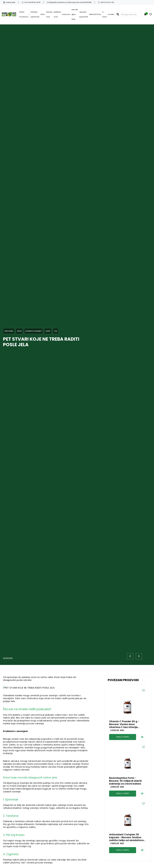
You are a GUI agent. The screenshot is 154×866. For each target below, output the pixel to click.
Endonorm (66, 14)
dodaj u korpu (122, 737)
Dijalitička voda (57, 14)
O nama (104, 14)
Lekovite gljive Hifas (75, 14)
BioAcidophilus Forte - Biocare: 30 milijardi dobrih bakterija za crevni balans (125, 780)
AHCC (42, 14)
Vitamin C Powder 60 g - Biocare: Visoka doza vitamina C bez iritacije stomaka (124, 724)
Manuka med (49, 14)
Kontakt (111, 14)
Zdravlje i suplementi (34, 14)
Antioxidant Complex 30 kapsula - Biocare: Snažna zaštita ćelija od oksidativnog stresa (127, 837)
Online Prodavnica (23, 14)
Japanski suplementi (83, 14)
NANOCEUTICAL (95, 14)
